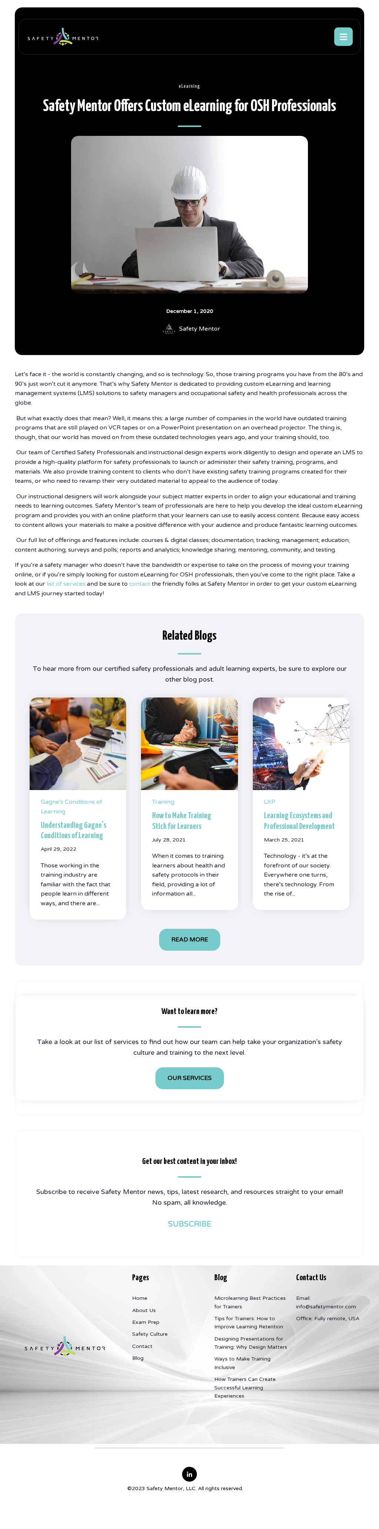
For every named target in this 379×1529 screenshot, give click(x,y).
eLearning (189, 86)
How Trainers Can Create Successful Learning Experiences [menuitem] (245, 1387)
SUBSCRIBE (189, 1224)
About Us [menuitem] (144, 1310)
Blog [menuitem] (138, 1358)
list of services (66, 584)
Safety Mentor (199, 328)
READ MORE (189, 939)
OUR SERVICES (190, 1078)
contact (140, 584)
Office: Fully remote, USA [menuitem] (327, 1318)
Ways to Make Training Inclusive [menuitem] (242, 1363)
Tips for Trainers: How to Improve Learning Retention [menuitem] (248, 1322)
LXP (269, 802)
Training (163, 802)
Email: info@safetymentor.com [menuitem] (326, 1302)
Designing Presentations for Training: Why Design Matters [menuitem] (250, 1343)
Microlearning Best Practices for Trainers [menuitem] (250, 1302)
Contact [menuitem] (142, 1346)
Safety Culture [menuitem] (150, 1334)
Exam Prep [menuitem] (146, 1322)
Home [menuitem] (139, 1298)
